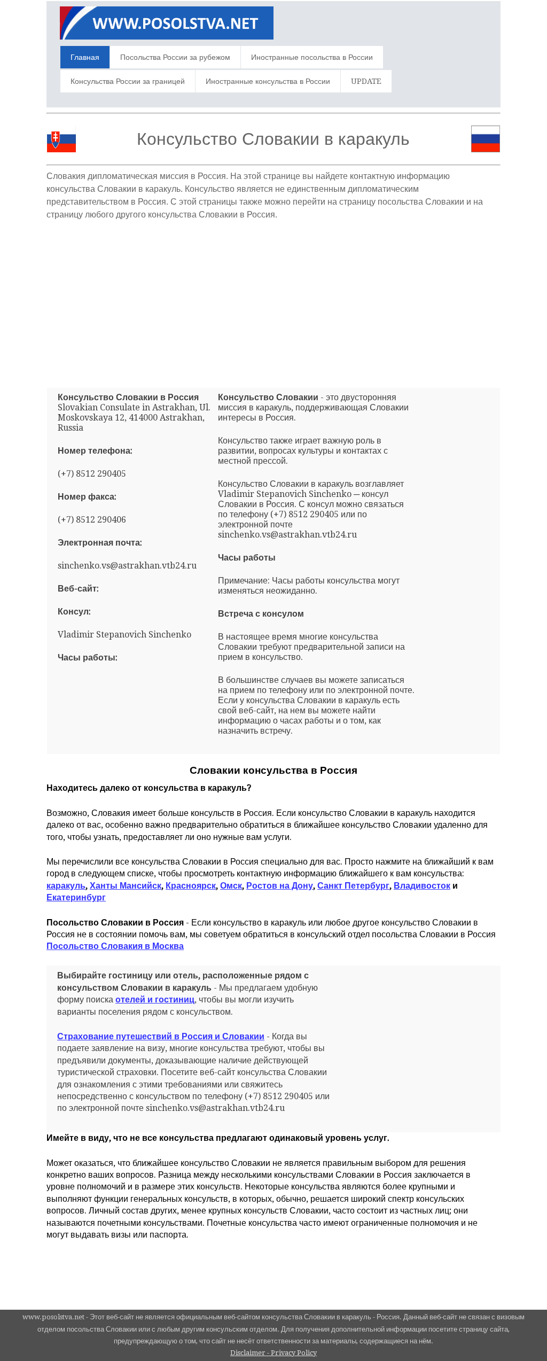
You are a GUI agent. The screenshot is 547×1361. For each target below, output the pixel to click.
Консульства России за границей (128, 81)
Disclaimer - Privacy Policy (273, 1353)
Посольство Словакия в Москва (115, 946)
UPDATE (366, 81)
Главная (85, 57)
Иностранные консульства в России (268, 81)
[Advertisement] (273, 300)
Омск (231, 886)
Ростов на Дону (279, 886)
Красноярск (191, 886)
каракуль (65, 886)
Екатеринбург (76, 897)
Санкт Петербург (353, 886)
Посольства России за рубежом (175, 57)
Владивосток (422, 886)
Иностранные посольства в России (312, 57)
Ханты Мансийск (125, 886)
